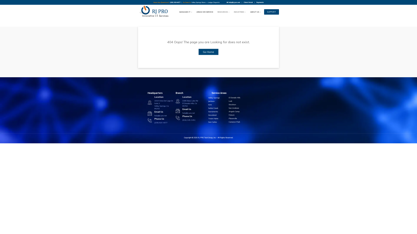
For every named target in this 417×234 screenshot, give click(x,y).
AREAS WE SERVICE (204, 12)
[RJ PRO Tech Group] (154, 12)
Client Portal (248, 2)
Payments (260, 2)
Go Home (208, 52)
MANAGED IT (184, 12)
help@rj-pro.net (233, 2)
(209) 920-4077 (175, 2)
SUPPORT (271, 12)
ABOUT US (254, 12)
